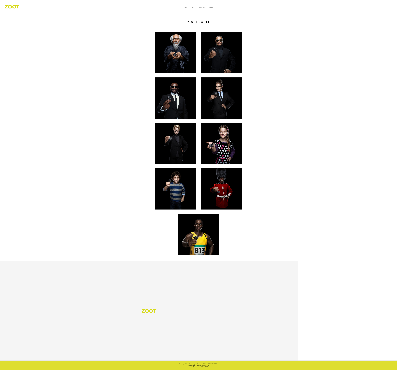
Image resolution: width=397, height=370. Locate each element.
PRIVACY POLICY (203, 366)
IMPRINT (191, 366)
